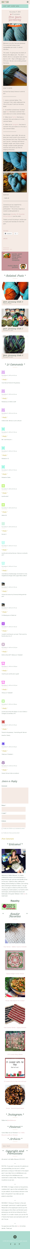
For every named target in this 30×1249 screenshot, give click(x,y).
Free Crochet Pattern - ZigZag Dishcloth (15, 1027)
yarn (11, 249)
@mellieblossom (11, 1120)
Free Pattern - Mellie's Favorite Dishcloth (15, 947)
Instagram (15, 124)
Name (4, 805)
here (7, 111)
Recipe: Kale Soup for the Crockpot (15, 1000)
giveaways (6, 249)
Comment (4, 786)
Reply (4, 379)
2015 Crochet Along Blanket (15, 1054)
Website (4, 821)
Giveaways (6, 247)
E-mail (4, 813)
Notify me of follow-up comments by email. (14, 828)
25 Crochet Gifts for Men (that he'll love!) (15, 1081)
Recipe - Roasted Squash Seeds (15, 1108)
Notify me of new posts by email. (11, 832)
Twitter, (14, 117)
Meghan (5, 767)
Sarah (4, 377)
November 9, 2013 (15, 12)
